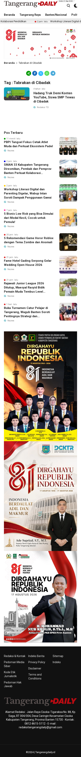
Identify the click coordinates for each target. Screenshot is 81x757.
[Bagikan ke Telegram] (52, 73)
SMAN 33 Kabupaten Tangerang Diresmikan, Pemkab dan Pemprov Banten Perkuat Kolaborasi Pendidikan (27, 169)
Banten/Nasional (56, 14)
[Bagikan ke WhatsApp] (47, 73)
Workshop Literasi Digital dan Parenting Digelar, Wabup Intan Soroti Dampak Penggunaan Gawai (28, 193)
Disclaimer (34, 668)
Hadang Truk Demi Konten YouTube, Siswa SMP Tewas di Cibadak (54, 97)
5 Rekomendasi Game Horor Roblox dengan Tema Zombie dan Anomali (28, 240)
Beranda (9, 14)
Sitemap (58, 656)
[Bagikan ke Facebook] (35, 73)
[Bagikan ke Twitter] (41, 73)
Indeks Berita (36, 656)
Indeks (57, 662)
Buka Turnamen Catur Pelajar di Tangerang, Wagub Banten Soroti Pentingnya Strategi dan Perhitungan (27, 312)
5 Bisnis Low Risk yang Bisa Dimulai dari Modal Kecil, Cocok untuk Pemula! (28, 218)
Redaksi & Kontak (14, 656)
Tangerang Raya (30, 14)
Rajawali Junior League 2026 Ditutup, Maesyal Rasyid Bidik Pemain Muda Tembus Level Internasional (24, 288)
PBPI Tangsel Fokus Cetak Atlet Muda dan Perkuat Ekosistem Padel (28, 144)
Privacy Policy (36, 662)
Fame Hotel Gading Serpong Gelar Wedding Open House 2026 (28, 263)
